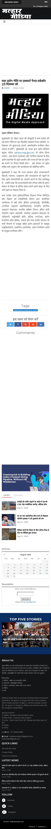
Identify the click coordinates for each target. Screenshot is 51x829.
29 (47, 573)
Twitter (10, 806)
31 (14, 576)
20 (34, 570)
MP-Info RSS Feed (9, 748)
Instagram (12, 812)
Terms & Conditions (9, 756)
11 (21, 567)
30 (8, 576)
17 (14, 570)
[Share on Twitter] (10, 324)
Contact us (41, 827)
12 (27, 567)
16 (8, 570)
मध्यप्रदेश (6, 88)
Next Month (47, 554)
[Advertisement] (25, 49)
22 (47, 570)
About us (32, 827)
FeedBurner (31, 602)
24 (14, 573)
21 (40, 570)
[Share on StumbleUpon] (33, 324)
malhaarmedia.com (17, 821)
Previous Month (4, 554)
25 (21, 573)
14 (40, 567)
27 (34, 573)
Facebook (11, 800)
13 (34, 567)
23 (8, 573)
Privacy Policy (7, 752)
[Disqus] (25, 367)
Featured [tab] (18, 495)
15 (47, 567)
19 (27, 570)
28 (40, 573)
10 (14, 567)
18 (21, 570)
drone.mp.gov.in (24, 152)
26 (27, 573)
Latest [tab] (7, 495)
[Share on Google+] (25, 324)
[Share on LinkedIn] (40, 324)
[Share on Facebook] (17, 324)
